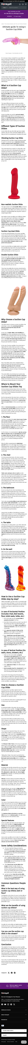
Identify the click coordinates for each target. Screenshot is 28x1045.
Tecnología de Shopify (11, 1039)
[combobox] (14, 7)
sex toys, (16, 24)
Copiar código (18, 16)
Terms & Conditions (10, 1041)
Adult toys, (4, 24)
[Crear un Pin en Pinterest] (14, 972)
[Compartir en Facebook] (11, 972)
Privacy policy (3, 1041)
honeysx (5, 1039)
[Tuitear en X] (8, 972)
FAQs (16, 1041)
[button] (22, 4)
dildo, (8, 24)
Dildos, (12, 24)
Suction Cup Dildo (22, 24)
